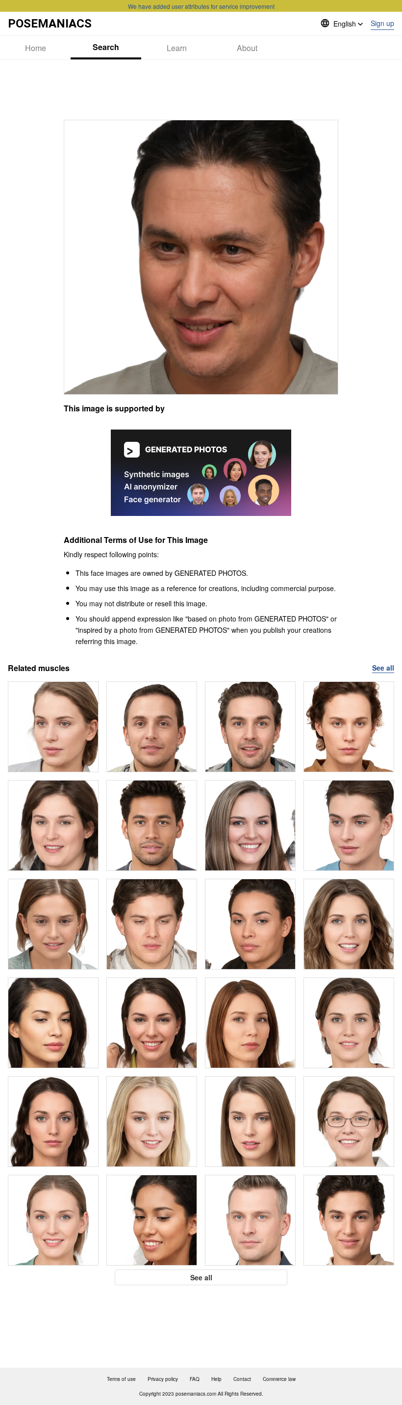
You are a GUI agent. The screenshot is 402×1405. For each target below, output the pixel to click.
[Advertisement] (201, 90)
